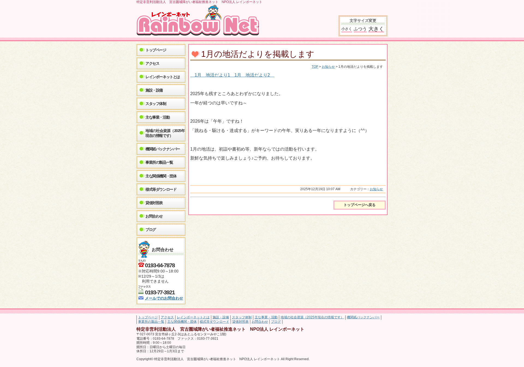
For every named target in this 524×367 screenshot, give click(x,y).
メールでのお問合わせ (164, 298)
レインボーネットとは (162, 77)
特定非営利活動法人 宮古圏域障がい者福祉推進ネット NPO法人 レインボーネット (199, 20)
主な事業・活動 (157, 117)
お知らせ (328, 67)
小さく (346, 29)
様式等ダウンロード (160, 189)
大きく (376, 29)
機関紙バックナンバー (162, 149)
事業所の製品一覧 (159, 162)
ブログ (150, 229)
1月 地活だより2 (254, 75)
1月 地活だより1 (214, 75)
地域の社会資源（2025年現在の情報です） (165, 133)
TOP (315, 67)
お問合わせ (154, 216)
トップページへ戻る (360, 205)
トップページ (155, 50)
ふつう (360, 29)
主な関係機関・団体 (160, 176)
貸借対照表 (154, 203)
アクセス (152, 63)
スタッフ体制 (155, 103)
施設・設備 (154, 90)
